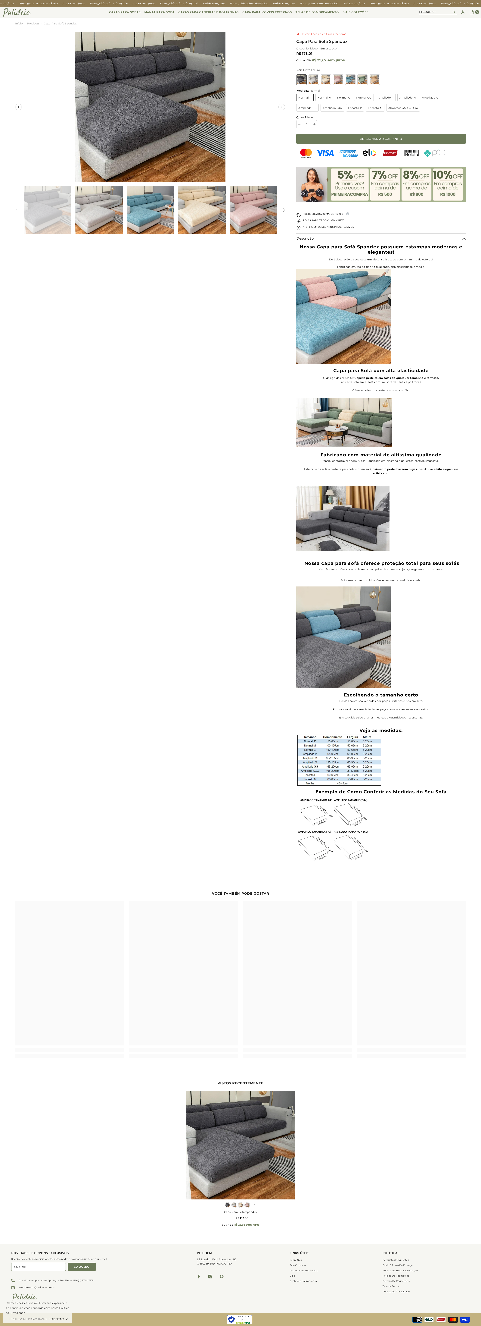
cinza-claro (234, 1205)
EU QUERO (82, 1266)
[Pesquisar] (438, 12)
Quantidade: (305, 117)
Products (33, 23)
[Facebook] (198, 1276)
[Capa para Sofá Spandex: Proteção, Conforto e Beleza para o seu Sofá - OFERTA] (381, 518)
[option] (150, 107)
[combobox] (435, 12)
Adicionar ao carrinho (381, 139)
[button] (18, 107)
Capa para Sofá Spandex (240, 1212)
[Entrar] (463, 12)
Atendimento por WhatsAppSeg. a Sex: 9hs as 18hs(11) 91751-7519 (56, 1280)
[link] (69, 1050)
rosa (247, 1205)
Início (19, 23)
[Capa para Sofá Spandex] (240, 1145)
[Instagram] (210, 1276)
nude (241, 1205)
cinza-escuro (227, 1205)
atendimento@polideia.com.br (37, 1287)
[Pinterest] (221, 1276)
